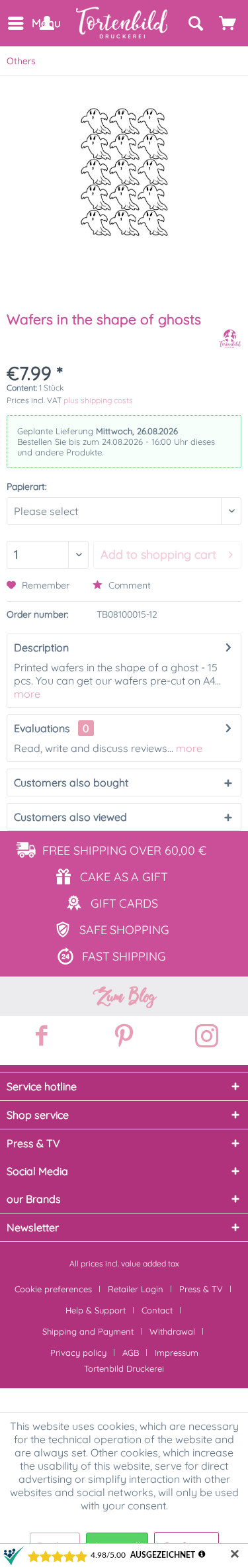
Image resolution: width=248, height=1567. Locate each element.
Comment (128, 585)
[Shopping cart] (228, 23)
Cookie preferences (53, 1289)
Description (41, 647)
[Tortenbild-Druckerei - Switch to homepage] (122, 22)
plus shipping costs (98, 400)
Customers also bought (71, 782)
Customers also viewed (70, 817)
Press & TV (201, 1289)
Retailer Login (135, 1289)
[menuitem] (15, 23)
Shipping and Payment (88, 1331)
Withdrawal (172, 1331)
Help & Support (95, 1310)
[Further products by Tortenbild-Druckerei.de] (229, 338)
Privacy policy (78, 1352)
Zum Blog (124, 996)
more (27, 693)
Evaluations (42, 728)
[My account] (46, 23)
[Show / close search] (195, 23)
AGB (130, 1352)
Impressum (176, 1352)
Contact (157, 1310)
